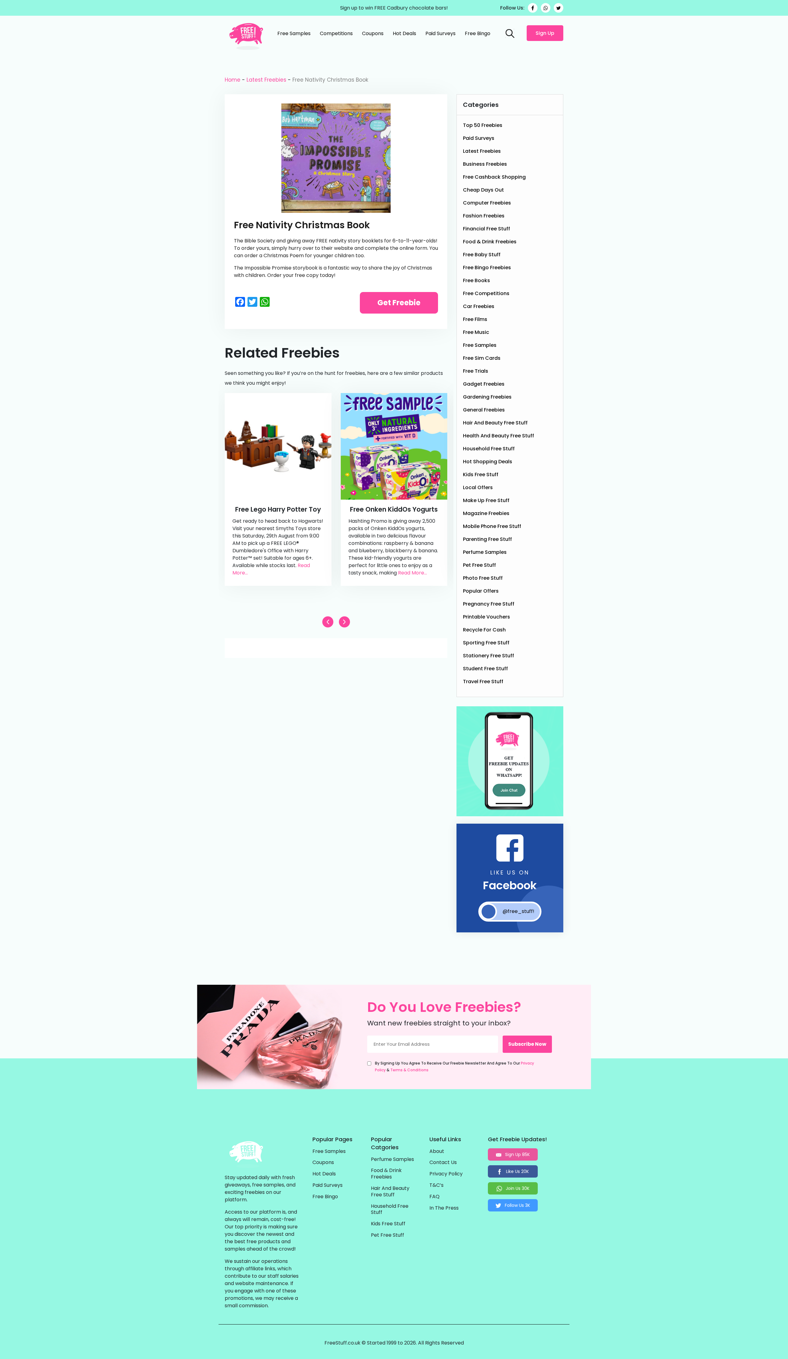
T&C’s (436, 1185)
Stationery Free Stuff (488, 655)
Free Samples (294, 33)
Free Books (476, 280)
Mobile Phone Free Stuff (492, 526)
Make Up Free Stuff (486, 500)
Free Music (476, 332)
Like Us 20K (517, 1171)
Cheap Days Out (483, 189)
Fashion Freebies (484, 215)
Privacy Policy (446, 1174)
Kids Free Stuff (480, 474)
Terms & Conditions (409, 1070)
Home (232, 79)
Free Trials (475, 371)
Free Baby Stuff (482, 254)
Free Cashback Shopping (494, 177)
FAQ (434, 1197)
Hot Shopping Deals (487, 461)
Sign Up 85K (517, 1154)
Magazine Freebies (486, 513)
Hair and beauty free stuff (495, 422)
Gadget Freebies (484, 383)
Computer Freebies (487, 202)
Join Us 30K (517, 1188)
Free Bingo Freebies (487, 267)
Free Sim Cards (482, 358)
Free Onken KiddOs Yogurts (394, 509)
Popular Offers (481, 590)
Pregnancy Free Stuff (488, 603)
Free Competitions (486, 293)
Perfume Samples (485, 552)
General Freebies (484, 409)
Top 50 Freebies (482, 125)
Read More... (412, 572)
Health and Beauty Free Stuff (498, 435)
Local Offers (478, 487)
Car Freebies (478, 306)
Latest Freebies (266, 79)
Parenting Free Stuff (487, 539)
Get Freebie (398, 303)
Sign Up (545, 33)
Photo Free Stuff (483, 578)
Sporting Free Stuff (486, 642)
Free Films (475, 319)
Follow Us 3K (517, 1205)
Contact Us (443, 1162)
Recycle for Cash (484, 629)
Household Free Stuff (489, 448)
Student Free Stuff (485, 668)
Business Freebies (485, 164)
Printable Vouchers (486, 616)
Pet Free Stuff (479, 565)
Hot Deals (404, 33)
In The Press (444, 1208)
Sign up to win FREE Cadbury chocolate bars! (394, 7)
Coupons (373, 33)
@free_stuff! (518, 911)
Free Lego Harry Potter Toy (278, 509)
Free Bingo (477, 33)
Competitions (336, 33)
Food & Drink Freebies (490, 241)
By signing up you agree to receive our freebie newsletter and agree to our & (454, 1067)
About (436, 1151)
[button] (344, 621)
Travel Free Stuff (483, 681)
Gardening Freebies (487, 396)
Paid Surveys (440, 33)
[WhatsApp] (545, 8)
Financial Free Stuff (486, 228)
